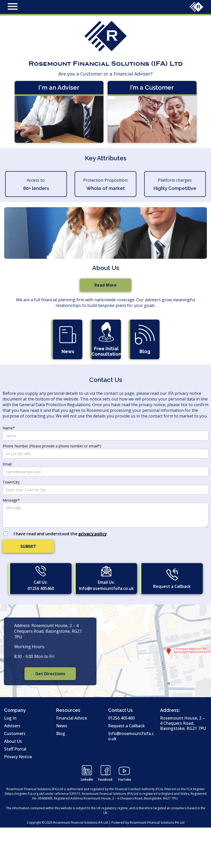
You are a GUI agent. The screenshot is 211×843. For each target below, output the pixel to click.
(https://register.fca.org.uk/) (24, 793)
